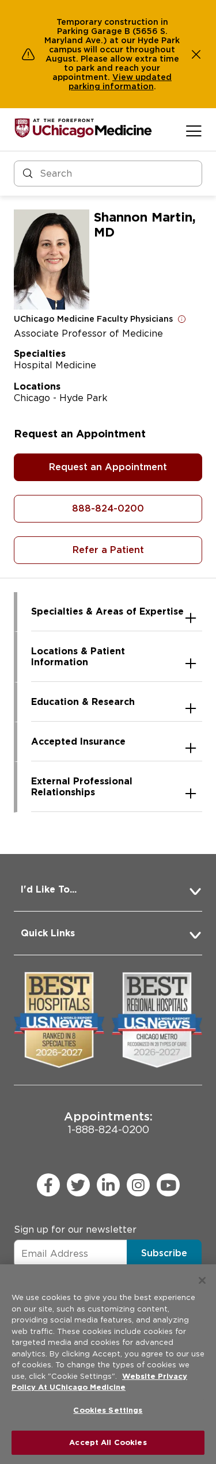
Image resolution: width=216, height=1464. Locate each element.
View (123, 77)
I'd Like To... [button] (49, 889)
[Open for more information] (182, 318)
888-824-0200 (108, 508)
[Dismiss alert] (196, 54)
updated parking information (120, 82)
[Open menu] (193, 130)
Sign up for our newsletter (75, 1229)
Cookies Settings (107, 1410)
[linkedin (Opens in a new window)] (108, 1184)
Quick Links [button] (48, 933)
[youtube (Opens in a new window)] (168, 1184)
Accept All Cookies (107, 1442)
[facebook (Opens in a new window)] (48, 1184)
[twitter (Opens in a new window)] (78, 1184)
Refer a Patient (108, 549)
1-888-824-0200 (108, 1122)
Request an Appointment (108, 467)
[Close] (202, 1280)
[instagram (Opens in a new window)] (138, 1184)
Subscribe (164, 1253)
